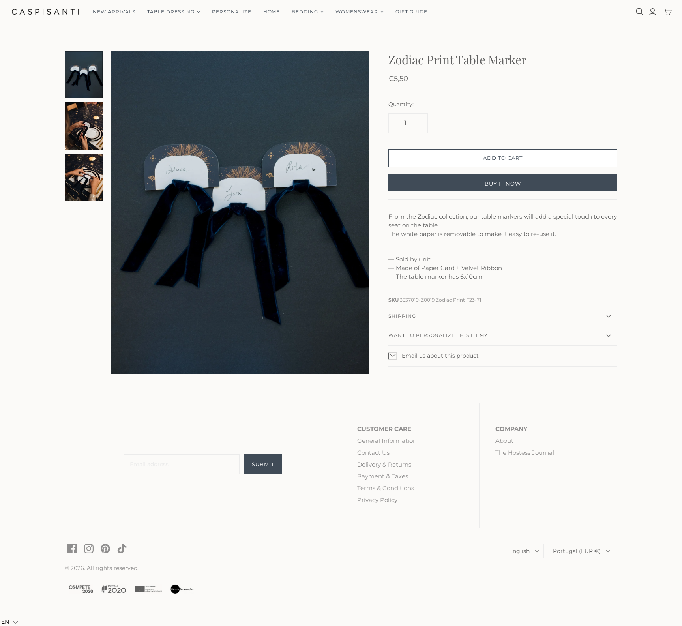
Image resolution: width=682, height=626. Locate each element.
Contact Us (373, 452)
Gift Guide (411, 12)
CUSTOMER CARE (384, 429)
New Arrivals (114, 12)
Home (271, 12)
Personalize (231, 12)
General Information (387, 440)
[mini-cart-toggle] (667, 11)
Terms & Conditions (385, 488)
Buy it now (503, 183)
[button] (9, 622)
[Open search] (640, 12)
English (519, 551)
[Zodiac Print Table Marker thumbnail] (84, 74)
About (504, 440)
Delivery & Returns (384, 464)
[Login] (652, 11)
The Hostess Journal (524, 452)
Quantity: (401, 104)
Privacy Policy (377, 500)
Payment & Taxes (382, 476)
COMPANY (511, 429)
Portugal (577, 551)
